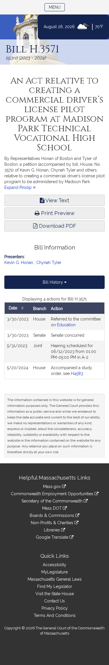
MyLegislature (54, 572)
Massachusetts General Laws (55, 579)
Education (66, 325)
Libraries (52, 530)
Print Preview (57, 213)
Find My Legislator (54, 586)
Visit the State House (54, 593)
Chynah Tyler (48, 262)
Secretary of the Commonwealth (53, 501)
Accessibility (54, 564)
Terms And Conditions (55, 615)
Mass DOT (52, 508)
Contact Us (54, 601)
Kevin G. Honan (18, 262)
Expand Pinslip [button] (18, 187)
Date (13, 308)
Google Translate (52, 537)
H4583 (77, 373)
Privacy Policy (55, 608)
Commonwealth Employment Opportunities (52, 493)
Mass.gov (52, 486)
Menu (57, 7)
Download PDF (56, 226)
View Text (56, 200)
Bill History (53, 282)
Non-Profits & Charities (52, 522)
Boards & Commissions (52, 515)
